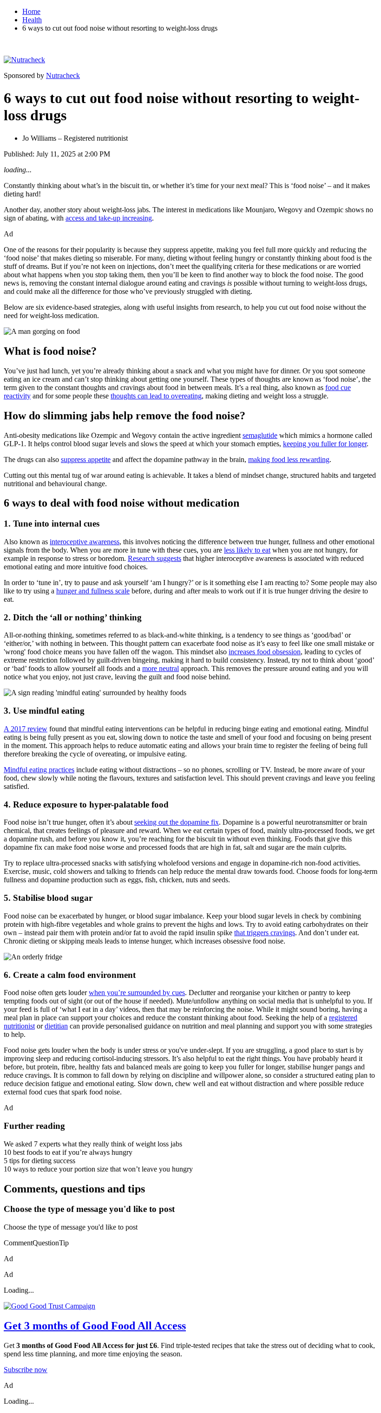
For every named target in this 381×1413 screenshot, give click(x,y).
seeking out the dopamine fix (176, 822)
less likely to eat (247, 550)
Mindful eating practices (39, 770)
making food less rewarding (288, 459)
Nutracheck (63, 75)
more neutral (160, 668)
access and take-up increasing (109, 218)
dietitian (56, 1026)
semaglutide (260, 435)
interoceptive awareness (84, 542)
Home (31, 11)
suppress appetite (86, 459)
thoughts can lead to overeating (156, 396)
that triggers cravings (264, 933)
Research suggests (154, 558)
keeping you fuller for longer (325, 444)
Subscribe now (25, 1370)
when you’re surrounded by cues (137, 992)
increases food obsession (265, 652)
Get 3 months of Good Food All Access (95, 1326)
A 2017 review (25, 729)
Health (32, 20)
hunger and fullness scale (93, 591)
